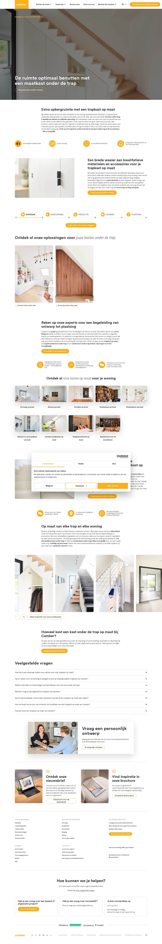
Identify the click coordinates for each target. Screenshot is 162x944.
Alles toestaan (112, 486)
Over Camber (19, 849)
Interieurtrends (20, 838)
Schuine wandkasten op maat (54, 438)
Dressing (65, 823)
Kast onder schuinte (68, 838)
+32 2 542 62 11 (112, 905)
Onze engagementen (21, 855)
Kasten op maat (42, 4)
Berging (64, 832)
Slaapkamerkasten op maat (81, 438)
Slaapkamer (65, 826)
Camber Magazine (20, 826)
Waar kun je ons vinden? (69, 855)
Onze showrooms (20, 852)
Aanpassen (79, 486)
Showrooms (75, 4)
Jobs (16, 861)
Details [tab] (81, 464)
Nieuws (17, 858)
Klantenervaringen (21, 832)
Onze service (88, 4)
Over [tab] (114, 464)
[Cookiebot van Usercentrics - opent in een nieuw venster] (118, 456)
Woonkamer (66, 829)
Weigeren (49, 486)
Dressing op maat (27, 407)
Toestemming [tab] (48, 464)
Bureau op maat (54, 407)
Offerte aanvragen (68, 852)
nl (123, 4)
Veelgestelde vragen (115, 829)
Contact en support (68, 849)
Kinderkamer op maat (134, 407)
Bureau (64, 835)
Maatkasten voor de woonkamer (108, 438)
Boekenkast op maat (108, 407)
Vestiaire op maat (81, 407)
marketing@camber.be (85, 905)
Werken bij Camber (106, 4)
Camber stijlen (19, 829)
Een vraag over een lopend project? (73, 858)
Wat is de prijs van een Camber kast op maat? (122, 826)
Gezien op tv (19, 835)
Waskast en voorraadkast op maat (27, 438)
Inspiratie (59, 4)
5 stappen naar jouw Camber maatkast (121, 823)
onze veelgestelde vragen (85, 890)
